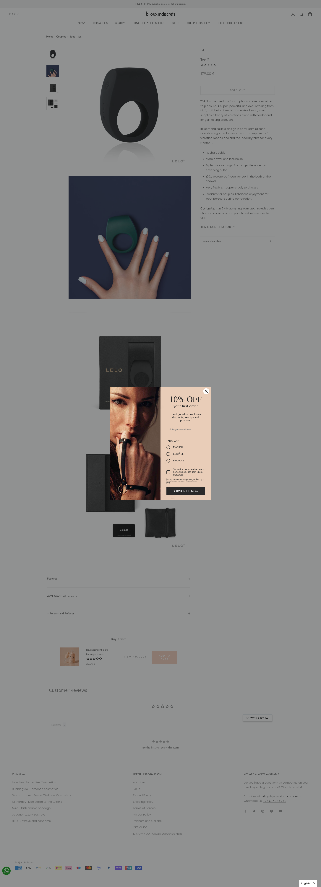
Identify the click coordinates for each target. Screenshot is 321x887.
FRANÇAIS (178, 460)
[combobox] (308, 883)
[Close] (206, 391)
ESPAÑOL (178, 454)
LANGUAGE (172, 441)
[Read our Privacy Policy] (202, 480)
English (305, 883)
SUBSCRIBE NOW (185, 491)
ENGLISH (178, 447)
